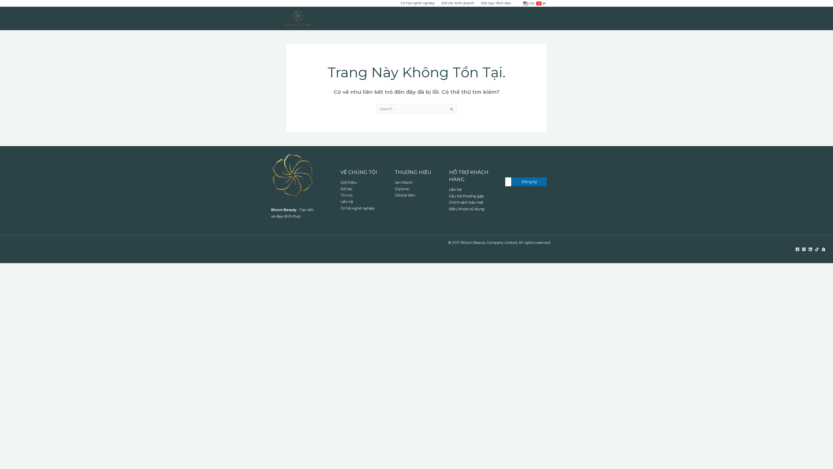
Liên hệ (347, 202)
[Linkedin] (301, 3)
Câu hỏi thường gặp (466, 196)
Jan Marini (403, 182)
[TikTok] (308, 3)
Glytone (402, 189)
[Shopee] (314, 3)
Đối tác (347, 189)
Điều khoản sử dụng (466, 209)
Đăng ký (529, 182)
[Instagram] (295, 3)
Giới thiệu (349, 182)
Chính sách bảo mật (466, 202)
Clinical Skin (405, 195)
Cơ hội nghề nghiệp (358, 208)
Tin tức (347, 195)
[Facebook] (288, 3)
